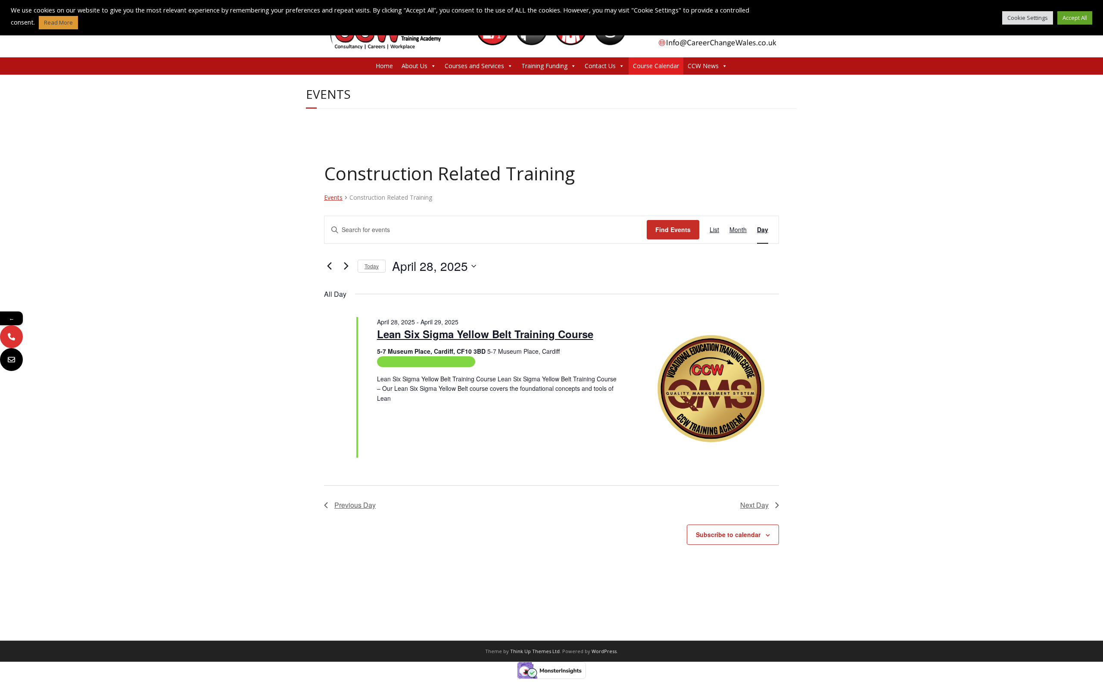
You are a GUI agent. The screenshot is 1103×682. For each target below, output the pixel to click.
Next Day (754, 505)
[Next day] (346, 266)
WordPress (604, 651)
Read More (392, 408)
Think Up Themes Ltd (535, 651)
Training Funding (544, 66)
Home (384, 66)
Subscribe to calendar (728, 534)
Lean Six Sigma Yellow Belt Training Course (485, 334)
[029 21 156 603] (11, 336)
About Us (414, 66)
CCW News (703, 66)
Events (333, 197)
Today (372, 266)
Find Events (673, 229)
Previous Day (355, 505)
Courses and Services (474, 66)
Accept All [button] (1074, 18)
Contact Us (600, 66)
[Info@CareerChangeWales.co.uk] (11, 359)
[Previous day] (329, 266)
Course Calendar (656, 66)
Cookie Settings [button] (1027, 18)
